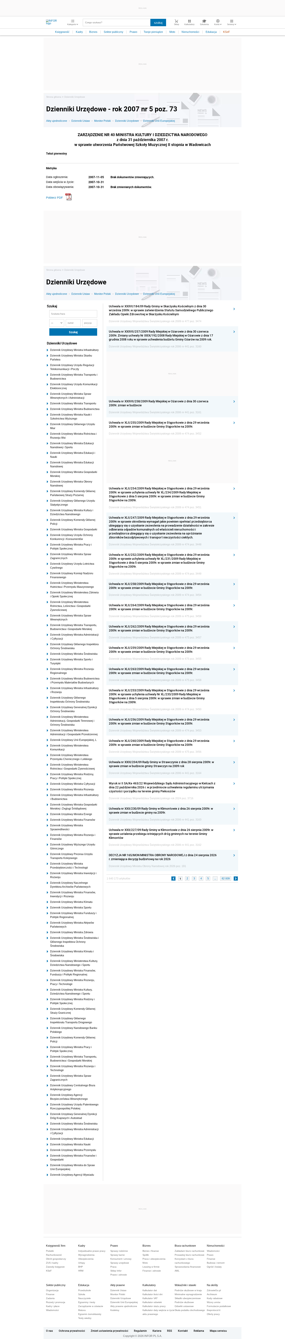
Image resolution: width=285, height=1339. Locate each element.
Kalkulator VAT (150, 1298)
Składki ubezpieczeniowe (188, 1298)
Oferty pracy (213, 1314)
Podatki (50, 1251)
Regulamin (140, 1330)
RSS (169, 1330)
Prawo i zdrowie (118, 1274)
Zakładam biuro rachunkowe (189, 1251)
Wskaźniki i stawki (185, 1285)
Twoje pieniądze (153, 32)
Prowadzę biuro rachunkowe (189, 1255)
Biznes (93, 32)
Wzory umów (213, 1302)
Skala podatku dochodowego (190, 1310)
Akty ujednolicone (56, 120)
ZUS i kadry (52, 1262)
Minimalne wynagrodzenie (188, 1294)
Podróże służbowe (184, 1302)
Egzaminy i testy (86, 1302)
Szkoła (81, 1294)
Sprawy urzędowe (119, 1262)
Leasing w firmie (150, 1266)
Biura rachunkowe (185, 1245)
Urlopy (81, 1262)
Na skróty (212, 1285)
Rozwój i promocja (55, 1302)
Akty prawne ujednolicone (123, 1306)
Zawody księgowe (55, 1266)
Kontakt (183, 1330)
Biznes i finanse (150, 1251)
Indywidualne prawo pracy (91, 1251)
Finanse (211, 1259)
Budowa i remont (215, 1262)
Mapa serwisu (218, 1330)
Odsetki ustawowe (184, 1306)
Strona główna (53, 97)
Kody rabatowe (214, 1298)
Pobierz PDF (54, 197)
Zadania (50, 1298)
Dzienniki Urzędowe (74, 97)
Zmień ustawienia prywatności (109, 1330)
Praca (113, 1266)
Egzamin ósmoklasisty (89, 1314)
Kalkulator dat (149, 1290)
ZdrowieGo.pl (214, 1290)
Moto (172, 32)
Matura (82, 1310)
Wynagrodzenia (86, 1255)
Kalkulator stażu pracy (154, 1306)
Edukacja (211, 32)
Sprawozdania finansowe (188, 1266)
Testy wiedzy (84, 1318)
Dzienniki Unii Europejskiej (159, 120)
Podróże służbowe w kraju (188, 1290)
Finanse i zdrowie (151, 1270)
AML (177, 1270)
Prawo (133, 32)
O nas (49, 1330)
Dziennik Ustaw (80, 120)
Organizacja (52, 1290)
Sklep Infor (116, 1270)
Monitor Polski (102, 120)
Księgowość (62, 32)
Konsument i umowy (120, 1259)
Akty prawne (117, 1285)
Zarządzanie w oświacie (90, 1306)
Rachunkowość (54, 1255)
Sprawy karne (117, 1255)
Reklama (199, 1330)
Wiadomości (213, 1251)
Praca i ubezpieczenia (153, 1259)
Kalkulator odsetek (152, 1302)
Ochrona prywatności (72, 1330)
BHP (80, 1266)
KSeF (226, 32)
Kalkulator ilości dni (152, 1294)
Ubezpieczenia (86, 1259)
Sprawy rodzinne (119, 1251)
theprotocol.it (213, 1310)
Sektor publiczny (113, 32)
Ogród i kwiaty (214, 1266)
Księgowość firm (55, 1245)
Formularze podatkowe (219, 1306)
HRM (80, 1270)
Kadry (79, 32)
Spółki (145, 1255)
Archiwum (212, 1294)
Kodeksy (114, 1310)
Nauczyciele (84, 1298)
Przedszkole (84, 1290)
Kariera (157, 1330)
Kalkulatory (149, 1285)
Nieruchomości (190, 32)
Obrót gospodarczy (56, 1259)
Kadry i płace (53, 1306)
